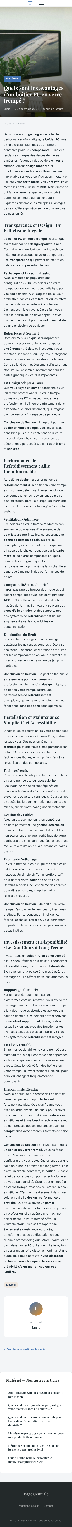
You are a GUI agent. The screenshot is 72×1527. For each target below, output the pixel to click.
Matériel (12, 78)
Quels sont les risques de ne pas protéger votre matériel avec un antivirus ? (34, 1407)
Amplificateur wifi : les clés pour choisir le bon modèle (35, 1394)
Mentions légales (29, 1505)
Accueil (8, 123)
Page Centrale (36, 1493)
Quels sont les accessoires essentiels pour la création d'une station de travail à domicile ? (35, 1421)
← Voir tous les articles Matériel (25, 1349)
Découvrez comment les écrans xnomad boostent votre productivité (33, 1447)
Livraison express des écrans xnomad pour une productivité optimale (36, 1435)
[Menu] (41, 3)
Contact (48, 1505)
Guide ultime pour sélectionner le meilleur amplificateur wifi (30, 1460)
